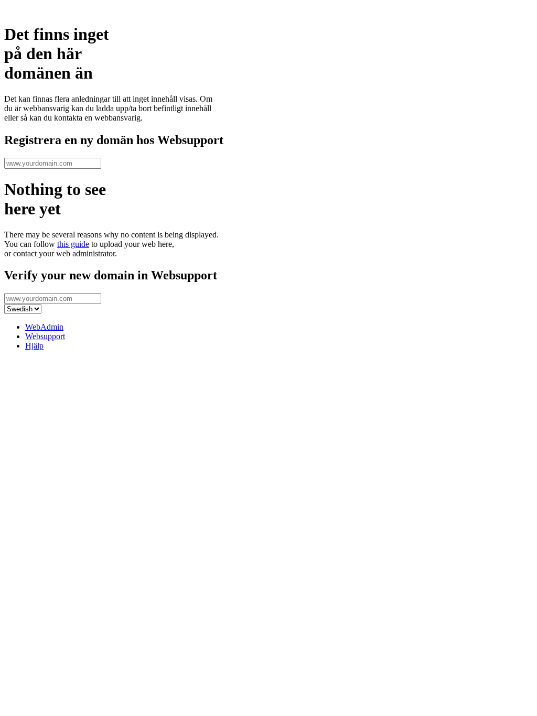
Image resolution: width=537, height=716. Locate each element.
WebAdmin (44, 326)
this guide (73, 244)
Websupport (45, 336)
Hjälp (34, 345)
